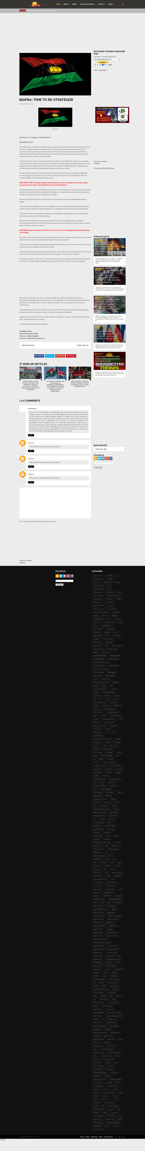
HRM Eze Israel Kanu (99, 812)
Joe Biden (108, 866)
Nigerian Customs (112, 936)
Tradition (115, 1096)
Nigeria (114, 909)
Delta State (114, 726)
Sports (101, 4)
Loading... (97, 163)
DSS (114, 732)
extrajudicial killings (99, 766)
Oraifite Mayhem (98, 992)
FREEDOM (112, 782)
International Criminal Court (102, 842)
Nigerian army (97, 932)
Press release (110, 1009)
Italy (114, 859)
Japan (95, 862)
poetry (114, 999)
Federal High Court (99, 779)
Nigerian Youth (98, 956)
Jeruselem (104, 862)
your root (116, 1126)
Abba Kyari (96, 582)
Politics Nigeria (107, 1006)
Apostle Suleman (109, 622)
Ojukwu (101, 982)
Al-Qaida (111, 605)
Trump (95, 1099)
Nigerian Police (98, 949)
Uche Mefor (97, 1102)
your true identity (98, 1129)
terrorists (116, 1089)
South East (109, 1069)
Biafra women (113, 666)
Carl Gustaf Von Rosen (100, 689)
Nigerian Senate (112, 952)
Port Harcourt (97, 1009)
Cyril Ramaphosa (115, 715)
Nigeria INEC (97, 922)
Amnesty (105, 615)
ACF (109, 589)
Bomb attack (97, 676)
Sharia (95, 1056)
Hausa (114, 806)
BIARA (95, 669)
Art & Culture (97, 629)
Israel (107, 859)
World (120, 1119)
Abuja (110, 585)
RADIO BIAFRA (111, 1022)
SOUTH (110, 1066)
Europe (101, 759)
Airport (119, 599)
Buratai (103, 685)
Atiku (115, 632)
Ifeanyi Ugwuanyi (98, 822)
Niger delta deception (100, 909)
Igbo (109, 822)
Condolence (105, 705)
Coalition (115, 699)
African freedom (98, 595)
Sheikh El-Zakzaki (106, 1056)
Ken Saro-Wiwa (98, 876)
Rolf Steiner (111, 1039)
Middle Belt (97, 892)
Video (105, 1112)
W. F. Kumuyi (111, 1116)
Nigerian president (113, 949)
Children (96, 692)
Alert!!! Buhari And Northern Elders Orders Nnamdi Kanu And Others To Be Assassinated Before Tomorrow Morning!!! (107, 361)
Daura (121, 719)
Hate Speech (104, 806)
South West (97, 1076)
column (95, 705)
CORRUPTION (117, 705)
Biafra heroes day (98, 659)
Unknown (31, 443)
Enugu (95, 756)
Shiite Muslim (97, 1059)
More (74, 4)
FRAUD (103, 782)
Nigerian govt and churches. (102, 942)
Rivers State (108, 1036)
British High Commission (101, 682)
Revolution (96, 1036)
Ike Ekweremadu (98, 829)
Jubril (105, 869)
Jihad (119, 862)
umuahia (96, 1106)
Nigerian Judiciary (98, 946)
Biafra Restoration (99, 666)
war (120, 1116)
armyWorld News (106, 625)
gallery (120, 792)
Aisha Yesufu (109, 602)
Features (96, 776)
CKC (100, 699)
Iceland (101, 819)
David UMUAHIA (109, 722)
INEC (108, 836)
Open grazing (114, 986)
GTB (94, 806)
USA (118, 1109)
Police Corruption (98, 1002)
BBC (107, 645)
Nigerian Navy (112, 946)
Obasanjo (96, 972)
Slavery (107, 1062)
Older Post (82, 345)
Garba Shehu (97, 796)
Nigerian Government (100, 939)
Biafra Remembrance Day (101, 662)
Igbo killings (97, 826)
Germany (113, 799)
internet (117, 842)
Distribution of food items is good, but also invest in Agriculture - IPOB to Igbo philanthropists (59, 10)
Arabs (121, 622)
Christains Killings (108, 692)
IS (112, 852)
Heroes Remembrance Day (101, 809)
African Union (97, 599)
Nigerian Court (98, 936)
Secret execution (98, 1052)
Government (107, 802)
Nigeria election (98, 919)
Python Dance (112, 1019)
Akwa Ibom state (98, 605)
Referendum (97, 1029)
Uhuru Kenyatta (109, 1102)
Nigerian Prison (98, 952)
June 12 (113, 869)
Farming (119, 769)
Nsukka (108, 969)
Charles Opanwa (32, 336)
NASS (95, 902)
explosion (110, 759)
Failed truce (97, 769)
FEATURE (108, 772)
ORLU (95, 996)
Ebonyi (118, 739)
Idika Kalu (111, 819)
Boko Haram (111, 672)
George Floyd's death (100, 799)
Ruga (120, 1039)
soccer (115, 1062)
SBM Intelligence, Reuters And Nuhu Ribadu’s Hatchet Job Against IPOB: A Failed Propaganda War (80, 383)
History (116, 809)
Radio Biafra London (99, 1026)
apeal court (97, 622)
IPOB (106, 846)
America (95, 615)
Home (58, 4)
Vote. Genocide (98, 1116)
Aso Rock (107, 632)
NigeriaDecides (98, 929)
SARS (94, 1049)
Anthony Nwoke (98, 619)
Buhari (95, 685)
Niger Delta (111, 906)
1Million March (97, 575)
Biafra (95, 652)
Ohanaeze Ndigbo (99, 979)
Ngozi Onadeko (98, 906)
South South (114, 1072)
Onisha (95, 986)
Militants (96, 896)
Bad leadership (108, 639)
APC (108, 619)
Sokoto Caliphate (99, 1066)
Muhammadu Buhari (115, 899)
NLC (119, 956)
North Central (97, 966)
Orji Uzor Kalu (112, 992)
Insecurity (96, 839)
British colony (105, 679)
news (109, 902)
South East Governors (100, 1072)
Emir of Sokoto (98, 752)
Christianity (97, 695)
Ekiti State (114, 746)
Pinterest (71, 356)
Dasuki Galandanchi (109, 719)
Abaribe (110, 579)
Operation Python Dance (101, 989)
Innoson (116, 836)
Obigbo (114, 972)
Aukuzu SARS (116, 635)
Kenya (108, 876)
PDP (111, 996)
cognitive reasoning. (99, 702)
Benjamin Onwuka (99, 649)
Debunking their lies (99, 726)
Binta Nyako (105, 669)
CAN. (111, 685)
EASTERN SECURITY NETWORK (102, 739)
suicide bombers (98, 1086)
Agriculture (109, 599)
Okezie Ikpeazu (113, 982)
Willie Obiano (110, 1119)
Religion (107, 1029)
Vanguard (96, 1112)
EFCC (105, 746)
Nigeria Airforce (98, 912)
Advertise (94, 1137)
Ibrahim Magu (113, 816)
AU (108, 635)
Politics (95, 1006)
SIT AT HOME (110, 1059)
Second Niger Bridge (106, 1049)
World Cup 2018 (98, 1122)
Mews (120, 889)
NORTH (118, 962)
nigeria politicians (99, 926)
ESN (117, 756)
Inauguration (107, 832)
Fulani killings (97, 792)
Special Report (98, 1082)
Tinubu (95, 1096)
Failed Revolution (115, 766)
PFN (94, 999)
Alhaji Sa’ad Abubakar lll (100, 612)
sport (117, 1082)
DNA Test (108, 729)
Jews (112, 862)
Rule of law (96, 1042)
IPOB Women (97, 852)
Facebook (40, 356)
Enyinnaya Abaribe (107, 756)
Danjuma (96, 719)
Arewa (95, 625)
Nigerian (110, 929)
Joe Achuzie (97, 866)
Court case (96, 709)
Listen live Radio (87, 4)
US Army (110, 1109)
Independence (98, 836)
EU (94, 759)
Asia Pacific (96, 632)
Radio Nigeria (114, 1026)
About (88, 1137)
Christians (108, 695)
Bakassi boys (97, 642)
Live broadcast (98, 886)
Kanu (106, 872)
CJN (94, 699)
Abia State (107, 582)
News (65, 4)
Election (96, 749)
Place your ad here (100, 161)
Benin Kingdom (117, 645)
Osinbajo (103, 996)
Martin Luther (97, 889)
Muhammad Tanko (99, 899)
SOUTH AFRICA (98, 1069)
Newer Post (29, 345)
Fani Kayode (109, 769)
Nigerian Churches (111, 932)
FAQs (100, 1137)
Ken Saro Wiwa (116, 872)
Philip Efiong (104, 999)
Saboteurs (107, 1042)
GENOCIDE (108, 796)
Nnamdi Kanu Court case (113, 959)
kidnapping (117, 876)
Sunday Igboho (112, 1086)
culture (95, 715)
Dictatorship (97, 729)
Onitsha (103, 986)
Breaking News (110, 676)
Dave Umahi (97, 722)
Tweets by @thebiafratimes (104, 168)
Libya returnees (112, 882)
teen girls (96, 1089)
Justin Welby (97, 872)
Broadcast (116, 682)
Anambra (114, 615)
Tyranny (103, 1099)
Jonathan (117, 866)
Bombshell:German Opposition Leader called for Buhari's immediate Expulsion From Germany (106, 335)
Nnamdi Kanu (97, 959)
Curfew (104, 715)
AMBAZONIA (116, 612)
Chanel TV (114, 689)
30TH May (109, 575)
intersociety (97, 846)
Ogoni (105, 976)
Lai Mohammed (98, 882)
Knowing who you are (100, 879)
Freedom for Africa (99, 786)
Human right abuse (99, 816)
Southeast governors (99, 1079)
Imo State (111, 829)
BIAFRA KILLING (113, 659)
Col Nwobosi (114, 702)
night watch (110, 956)
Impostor (96, 832)
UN (103, 1106)
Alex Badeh (112, 609)
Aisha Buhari (97, 602)
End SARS (110, 752)
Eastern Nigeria (98, 736)
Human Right (114, 812)
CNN (107, 699)
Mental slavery (110, 889)
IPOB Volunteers (113, 849)
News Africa (118, 902)
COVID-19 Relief (109, 709)
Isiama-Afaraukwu (99, 856)
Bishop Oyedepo (98, 672)
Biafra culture (105, 652)
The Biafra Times (35, 1137)
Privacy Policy (108, 1137)
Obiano (105, 972)
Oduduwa (96, 976)
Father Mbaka (97, 772)
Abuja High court (98, 589)
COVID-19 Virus (98, 712)
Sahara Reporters (98, 1046)
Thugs (120, 1093)
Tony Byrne (105, 1096)
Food (95, 782)
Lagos (112, 879)
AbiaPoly (117, 582)
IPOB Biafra (115, 846)
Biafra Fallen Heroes (99, 655)
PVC (103, 1019)
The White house (109, 1093)
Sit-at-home (97, 1062)
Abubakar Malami (98, 585)
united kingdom (113, 1106)
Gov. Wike (96, 802)
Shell (117, 1056)
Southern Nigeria (115, 1079)
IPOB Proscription (98, 849)
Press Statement (98, 1012)
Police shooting (113, 1002)
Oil (94, 982)
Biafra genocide (115, 655)
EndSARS (119, 752)
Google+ (61, 356)
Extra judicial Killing (109, 762)
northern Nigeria (111, 966)
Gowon (117, 802)
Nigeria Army (111, 912)
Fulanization (110, 792)
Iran (106, 852)
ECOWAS (108, 742)
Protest (95, 1019)
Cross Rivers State (112, 712)
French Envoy (113, 786)
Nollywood (108, 962)
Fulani (95, 789)
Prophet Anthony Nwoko (114, 1016)
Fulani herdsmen (106, 789)
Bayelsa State (97, 645)
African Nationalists (114, 595)
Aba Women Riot (98, 579)
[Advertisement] (72, 32)
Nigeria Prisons (113, 926)
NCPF (102, 902)
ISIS (110, 856)
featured (118, 772)
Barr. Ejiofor (109, 642)
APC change (117, 619)
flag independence (115, 779)
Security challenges (114, 1052)
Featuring (106, 776)
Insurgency (106, 839)
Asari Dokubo (110, 629)
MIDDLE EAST (109, 892)
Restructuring (115, 1032)
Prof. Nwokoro (97, 1016)
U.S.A (116, 1099)
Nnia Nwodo (97, 962)
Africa (119, 592)
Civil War (117, 695)
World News (97, 1126)
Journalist (96, 869)
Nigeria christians (98, 916)
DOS (107, 732)
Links (110, 4)
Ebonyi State (97, 742)
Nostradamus (97, 969)
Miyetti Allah (107, 896)
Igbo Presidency (110, 826)
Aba (117, 575)
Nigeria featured (113, 919)
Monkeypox (118, 896)
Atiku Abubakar (98, 635)
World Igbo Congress (113, 1122)
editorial (117, 742)
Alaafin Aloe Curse (99, 609)
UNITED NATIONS (98, 1109)
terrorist (106, 1089)
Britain (95, 679)
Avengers (96, 639)
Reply (31, 435)
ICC (94, 819)
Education (96, 746)
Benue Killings (113, 649)
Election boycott (108, 749)
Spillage (109, 1082)
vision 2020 (114, 1112)
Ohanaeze (114, 976)
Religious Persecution (100, 1032)
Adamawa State (98, 592)
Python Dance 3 (98, 1022)
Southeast (107, 1076)
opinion (115, 989)
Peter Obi (119, 996)
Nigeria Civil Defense (115, 916)
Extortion (96, 762)
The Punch (96, 1093)
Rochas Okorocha (98, 1039)
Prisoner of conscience (115, 1012)
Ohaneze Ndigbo (114, 979)
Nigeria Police (109, 922)
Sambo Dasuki (112, 1046)
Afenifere (110, 592)
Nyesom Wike (118, 969)
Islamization (97, 859)
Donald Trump (97, 732)
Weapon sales (97, 1119)
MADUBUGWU (111, 886)
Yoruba (107, 1126)
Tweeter (50, 356)
